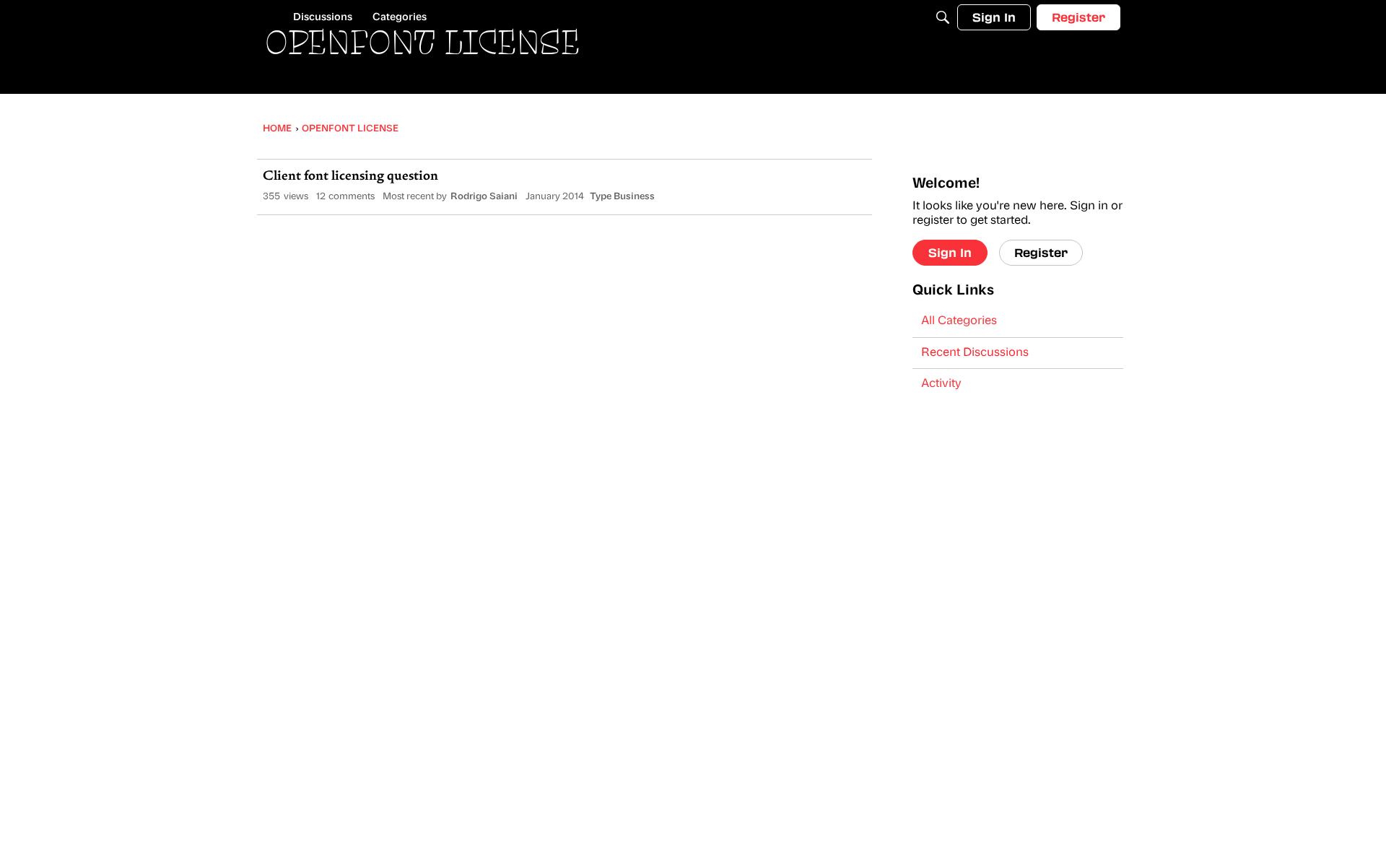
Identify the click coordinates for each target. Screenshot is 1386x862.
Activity (941, 384)
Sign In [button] (950, 252)
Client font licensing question (350, 176)
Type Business (622, 196)
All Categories (959, 321)
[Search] (943, 17)
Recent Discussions (975, 353)
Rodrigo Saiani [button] (484, 196)
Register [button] (1041, 252)
